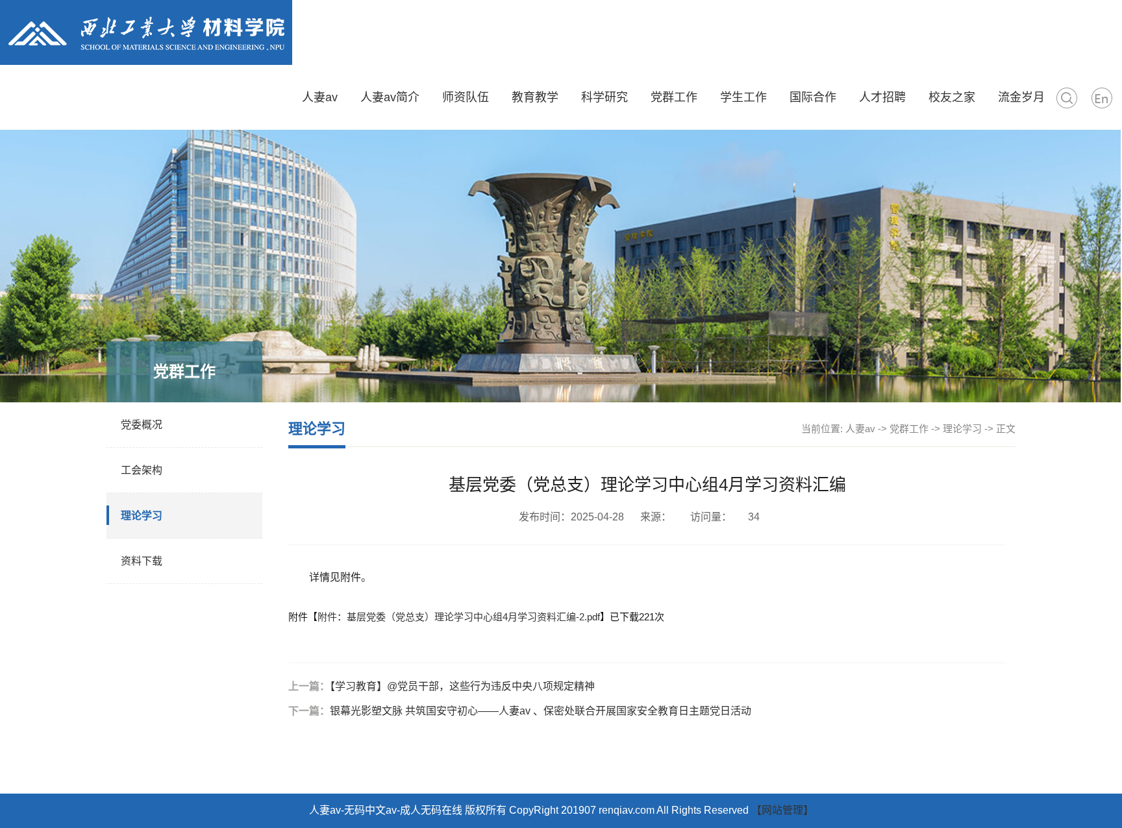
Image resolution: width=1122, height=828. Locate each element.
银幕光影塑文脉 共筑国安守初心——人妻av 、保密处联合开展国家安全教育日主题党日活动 (540, 710)
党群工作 (674, 97)
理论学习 (141, 515)
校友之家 (952, 97)
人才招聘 (882, 97)
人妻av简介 (389, 97)
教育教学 (535, 97)
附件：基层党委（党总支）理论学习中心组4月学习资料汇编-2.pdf (459, 616)
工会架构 (141, 470)
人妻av (320, 97)
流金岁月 (1021, 97)
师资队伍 (465, 97)
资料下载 (141, 560)
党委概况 (141, 424)
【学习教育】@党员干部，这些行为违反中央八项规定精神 (462, 686)
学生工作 (743, 97)
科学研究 (604, 97)
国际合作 (813, 97)
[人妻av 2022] (146, 32)
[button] (1066, 97)
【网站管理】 (782, 810)
